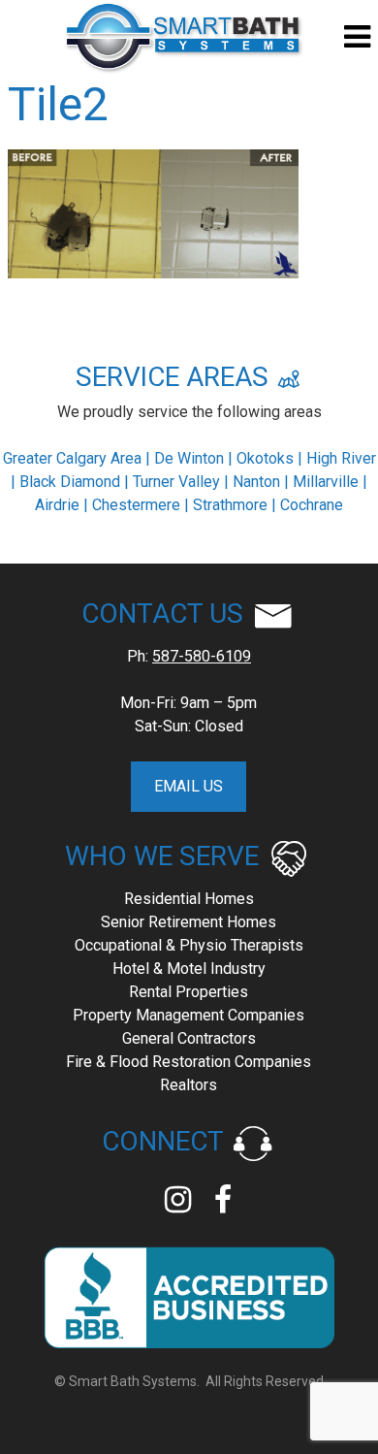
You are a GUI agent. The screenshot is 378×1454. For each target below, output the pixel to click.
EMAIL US (188, 786)
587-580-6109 (201, 656)
